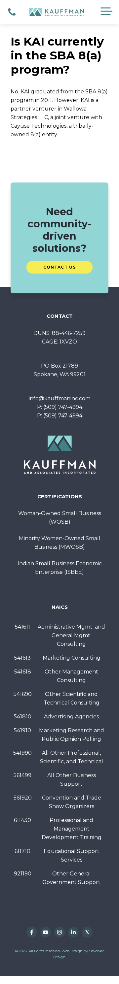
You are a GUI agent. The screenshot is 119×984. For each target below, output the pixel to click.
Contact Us (59, 267)
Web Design (72, 951)
